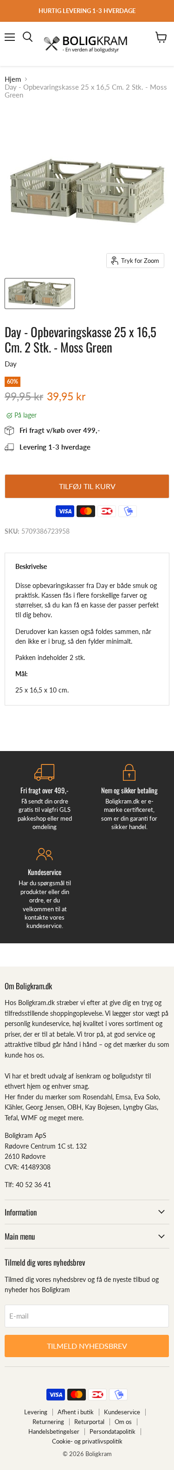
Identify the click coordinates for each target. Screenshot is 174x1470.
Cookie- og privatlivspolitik (87, 1441)
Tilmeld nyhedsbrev (87, 1345)
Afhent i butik (76, 1412)
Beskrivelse (31, 566)
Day (11, 363)
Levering (35, 1412)
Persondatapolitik (112, 1431)
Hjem (13, 79)
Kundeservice (122, 1412)
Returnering (48, 1421)
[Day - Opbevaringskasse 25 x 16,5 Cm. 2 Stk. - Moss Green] (39, 293)
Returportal (89, 1421)
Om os (123, 1421)
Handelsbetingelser (53, 1431)
